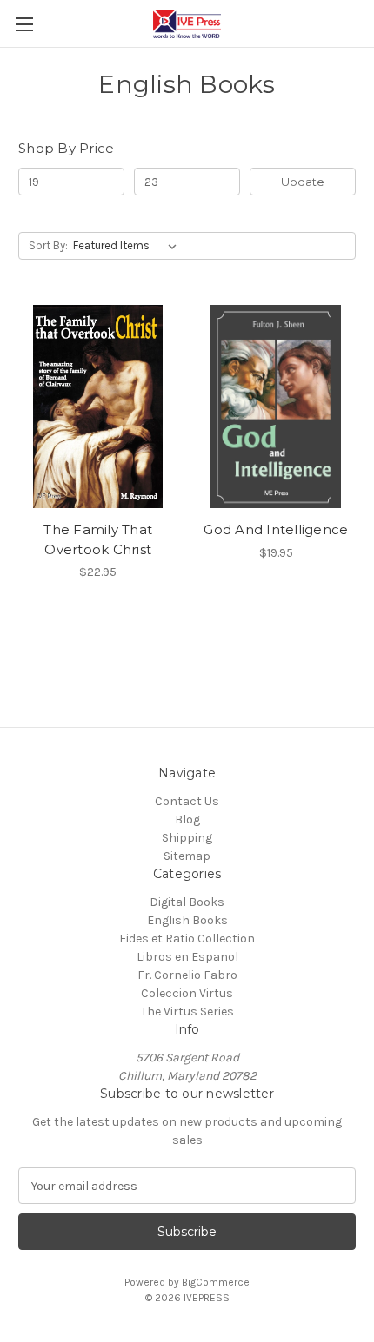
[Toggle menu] (24, 24)
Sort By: (48, 245)
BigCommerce (216, 1282)
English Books (187, 920)
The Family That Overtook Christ (97, 539)
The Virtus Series (187, 1011)
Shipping (187, 837)
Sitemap (187, 856)
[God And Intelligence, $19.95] (276, 406)
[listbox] (128, 246)
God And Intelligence (276, 529)
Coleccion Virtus (187, 993)
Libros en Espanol (187, 956)
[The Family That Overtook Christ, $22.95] (98, 406)
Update (302, 181)
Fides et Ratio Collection (187, 938)
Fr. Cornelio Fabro (187, 975)
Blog (187, 819)
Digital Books (187, 902)
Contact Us (187, 801)
